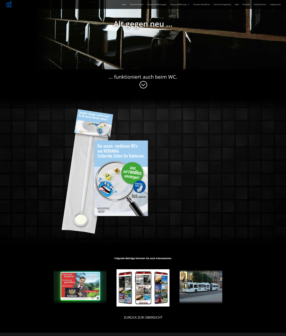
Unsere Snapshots (222, 4)
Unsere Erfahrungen (157, 4)
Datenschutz (260, 4)
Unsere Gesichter (201, 4)
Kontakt (246, 4)
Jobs (237, 4)
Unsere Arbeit (136, 4)
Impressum (275, 4)
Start (124, 4)
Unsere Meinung (178, 4)
